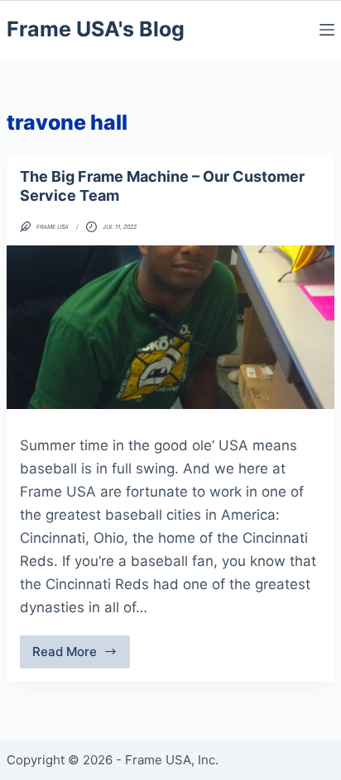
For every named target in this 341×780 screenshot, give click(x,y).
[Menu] (326, 29)
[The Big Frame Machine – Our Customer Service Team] (170, 327)
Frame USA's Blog (96, 29)
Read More (81, 656)
